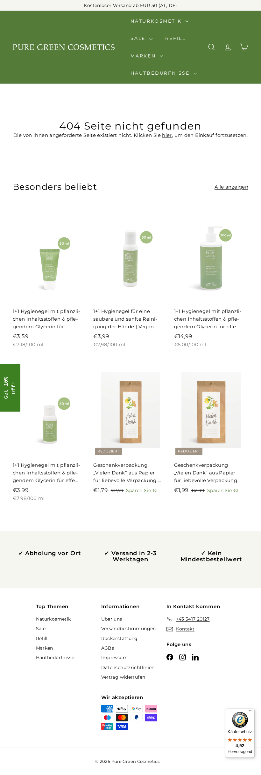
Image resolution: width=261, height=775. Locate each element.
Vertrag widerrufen (123, 677)
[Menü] (251, 712)
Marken (144, 56)
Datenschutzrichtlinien (128, 667)
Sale (139, 38)
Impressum (114, 657)
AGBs (107, 648)
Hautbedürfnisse (161, 73)
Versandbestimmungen (128, 628)
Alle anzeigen (231, 187)
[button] (10, 388)
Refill (175, 38)
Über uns (111, 619)
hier (167, 135)
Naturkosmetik (157, 21)
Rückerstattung (119, 638)
